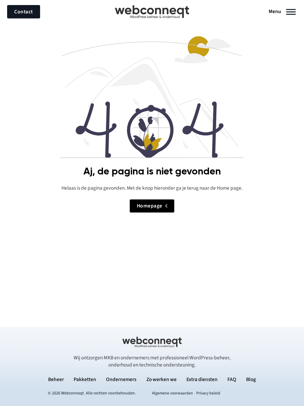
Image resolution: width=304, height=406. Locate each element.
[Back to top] (283, 388)
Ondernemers (121, 379)
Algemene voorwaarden (172, 393)
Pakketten (85, 379)
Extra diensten (202, 379)
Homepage (149, 206)
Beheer (56, 379)
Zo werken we (161, 379)
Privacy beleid (208, 393)
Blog (251, 379)
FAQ (231, 379)
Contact (23, 11)
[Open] (291, 12)
